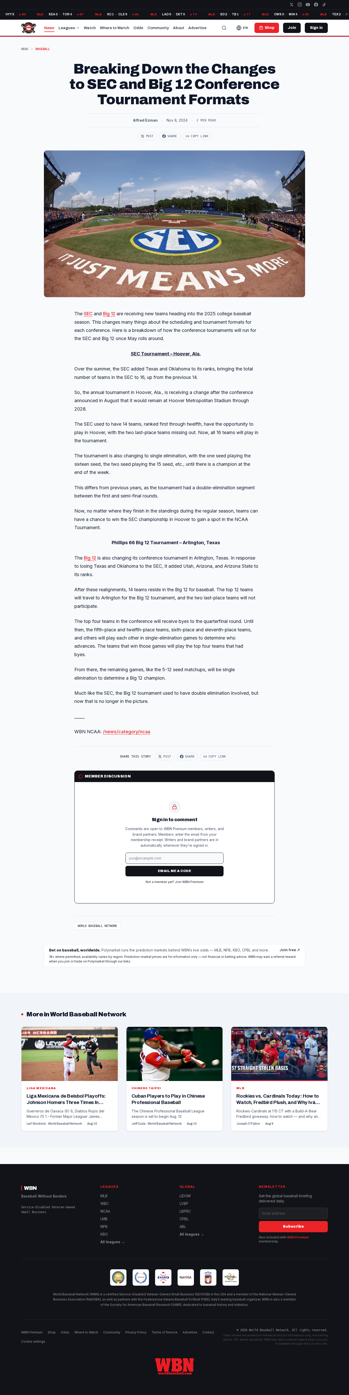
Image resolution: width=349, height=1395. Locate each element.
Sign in (316, 28)
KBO (104, 1234)
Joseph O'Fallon (248, 1123)
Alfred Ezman (145, 120)
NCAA (105, 1211)
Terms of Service (165, 1332)
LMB (104, 1219)
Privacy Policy (135, 1332)
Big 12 (109, 313)
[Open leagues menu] (78, 28)
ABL (183, 1226)
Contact (208, 1332)
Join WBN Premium (189, 882)
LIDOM (185, 1196)
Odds (138, 28)
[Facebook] (316, 4)
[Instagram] (299, 4)
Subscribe (293, 1226)
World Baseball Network (97, 926)
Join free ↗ (290, 950)
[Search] (224, 27)
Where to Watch (114, 28)
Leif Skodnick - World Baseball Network (54, 1123)
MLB (104, 1196)
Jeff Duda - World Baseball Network (157, 1123)
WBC (104, 1203)
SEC (88, 313)
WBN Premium (298, 1237)
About (178, 28)
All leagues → (112, 1242)
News (49, 28)
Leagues (67, 28)
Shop (52, 1332)
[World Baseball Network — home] (28, 27)
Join (292, 28)
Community (158, 28)
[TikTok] (324, 4)
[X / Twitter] (291, 4)
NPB (104, 1226)
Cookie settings (33, 1341)
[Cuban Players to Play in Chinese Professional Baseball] (174, 1079)
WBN (30, 1188)
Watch (90, 28)
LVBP (184, 1203)
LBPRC (185, 1211)
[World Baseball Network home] (174, 1366)
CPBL (184, 1219)
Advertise (197, 28)
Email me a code (174, 871)
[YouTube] (307, 4)
